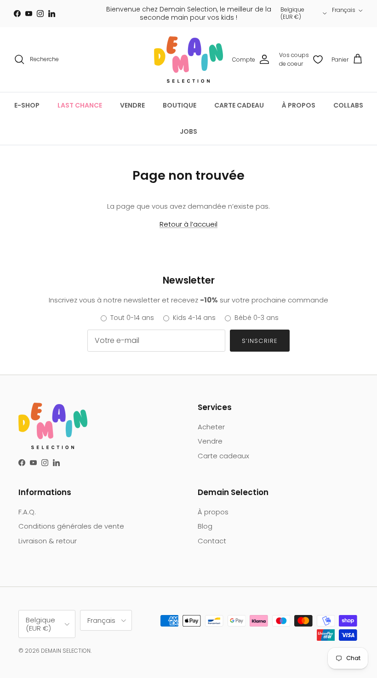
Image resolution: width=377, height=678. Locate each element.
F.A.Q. (27, 512)
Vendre (210, 441)
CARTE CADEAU (239, 105)
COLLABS (348, 105)
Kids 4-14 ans (194, 317)
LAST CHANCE (79, 105)
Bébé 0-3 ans (256, 317)
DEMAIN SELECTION (66, 651)
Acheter (211, 427)
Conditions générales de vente (71, 526)
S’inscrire (259, 340)
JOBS (188, 131)
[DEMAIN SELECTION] (188, 59)
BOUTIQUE (179, 105)
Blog (205, 526)
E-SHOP (27, 105)
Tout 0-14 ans (132, 317)
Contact (212, 541)
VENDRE (132, 105)
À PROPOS (298, 105)
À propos (213, 512)
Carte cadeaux (223, 456)
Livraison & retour (47, 541)
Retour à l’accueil (188, 224)
